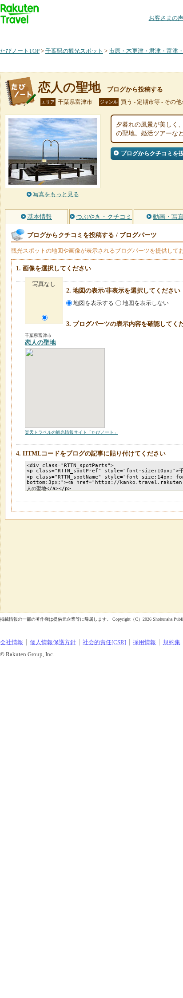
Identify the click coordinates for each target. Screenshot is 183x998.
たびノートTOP (20, 51)
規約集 (171, 642)
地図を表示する (93, 303)
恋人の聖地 (69, 87)
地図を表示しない (146, 303)
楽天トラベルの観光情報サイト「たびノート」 (71, 432)
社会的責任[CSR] (104, 642)
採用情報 (144, 642)
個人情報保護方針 (53, 642)
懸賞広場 (104, 33)
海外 (67, 33)
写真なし (44, 284)
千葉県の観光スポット (74, 51)
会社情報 (11, 642)
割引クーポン (140, 33)
